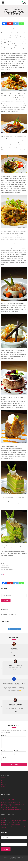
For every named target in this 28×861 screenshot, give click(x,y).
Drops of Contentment (12, 683)
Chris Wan (11, 857)
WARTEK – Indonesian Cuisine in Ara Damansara (17, 820)
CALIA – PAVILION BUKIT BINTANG (8, 799)
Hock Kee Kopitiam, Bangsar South (13, 818)
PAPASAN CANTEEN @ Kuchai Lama (14, 824)
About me (3, 788)
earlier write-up (13, 548)
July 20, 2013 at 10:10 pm (15, 667)
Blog (2, 782)
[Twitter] (16, 22)
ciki (12, 648)
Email (16, 750)
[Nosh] (3, 574)
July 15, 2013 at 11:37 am (14, 649)
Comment (4, 735)
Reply (14, 655)
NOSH (9, 30)
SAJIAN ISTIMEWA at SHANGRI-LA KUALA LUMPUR (12, 809)
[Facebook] (4, 22)
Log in (16, 858)
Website (3, 757)
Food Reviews (4, 784)
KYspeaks (3, 818)
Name (3, 750)
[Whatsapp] (21, 22)
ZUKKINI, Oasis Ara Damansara (13, 822)
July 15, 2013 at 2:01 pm (14, 684)
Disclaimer (3, 789)
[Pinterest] (10, 22)
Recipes (3, 786)
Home (2, 780)
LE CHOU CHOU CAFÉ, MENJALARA (9, 807)
